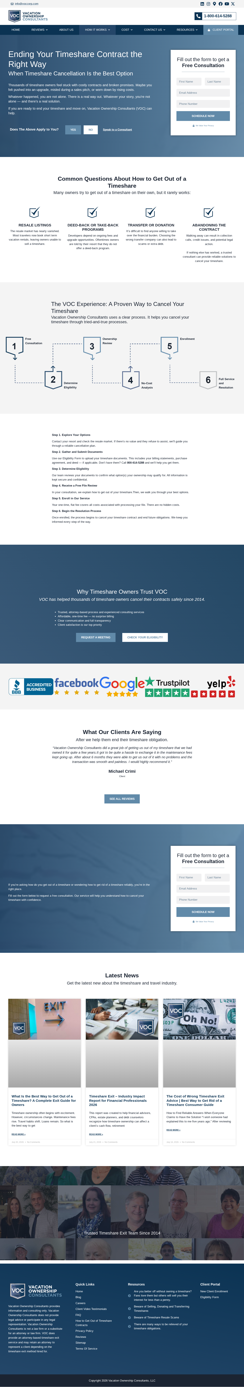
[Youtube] (227, 4)
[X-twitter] (233, 4)
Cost (125, 29)
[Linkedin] (202, 4)
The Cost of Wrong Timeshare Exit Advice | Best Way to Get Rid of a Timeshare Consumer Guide (195, 1100)
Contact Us (153, 29)
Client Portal (223, 29)
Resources (185, 29)
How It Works (96, 29)
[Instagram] (208, 4)
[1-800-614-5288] (198, 16)
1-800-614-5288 (218, 16)
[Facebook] (221, 4)
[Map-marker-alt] (214, 4)
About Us (66, 29)
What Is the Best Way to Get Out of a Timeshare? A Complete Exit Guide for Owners (44, 1100)
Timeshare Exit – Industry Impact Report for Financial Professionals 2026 (118, 1100)
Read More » (19, 1134)
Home (16, 29)
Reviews (38, 29)
